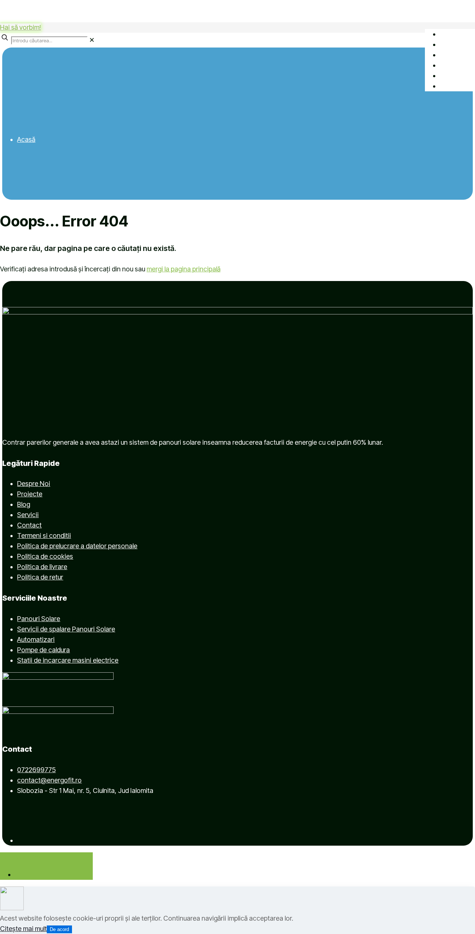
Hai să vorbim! (20, 27)
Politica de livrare (42, 567)
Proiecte (29, 494)
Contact (29, 525)
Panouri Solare (38, 619)
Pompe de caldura (43, 650)
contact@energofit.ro (49, 780)
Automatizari (36, 639)
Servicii (28, 515)
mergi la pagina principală (183, 269)
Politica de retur (40, 577)
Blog (23, 504)
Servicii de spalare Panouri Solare (66, 629)
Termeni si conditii (44, 535)
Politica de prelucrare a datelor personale (77, 546)
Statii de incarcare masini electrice (67, 660)
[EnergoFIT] (134, 10)
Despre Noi (33, 483)
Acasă (26, 139)
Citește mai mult (23, 929)
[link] (92, 40)
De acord (59, 929)
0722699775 (36, 770)
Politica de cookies (45, 556)
